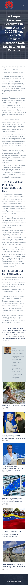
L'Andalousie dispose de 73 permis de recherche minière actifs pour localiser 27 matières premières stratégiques (13, 566)
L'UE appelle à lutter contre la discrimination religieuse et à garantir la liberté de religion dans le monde (12, 468)
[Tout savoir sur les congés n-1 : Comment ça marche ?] (14, 402)
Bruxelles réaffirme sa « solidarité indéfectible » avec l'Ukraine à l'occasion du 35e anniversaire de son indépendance (13, 437)
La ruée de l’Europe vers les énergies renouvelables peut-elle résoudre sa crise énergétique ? (13, 338)
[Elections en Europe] (9, 5)
